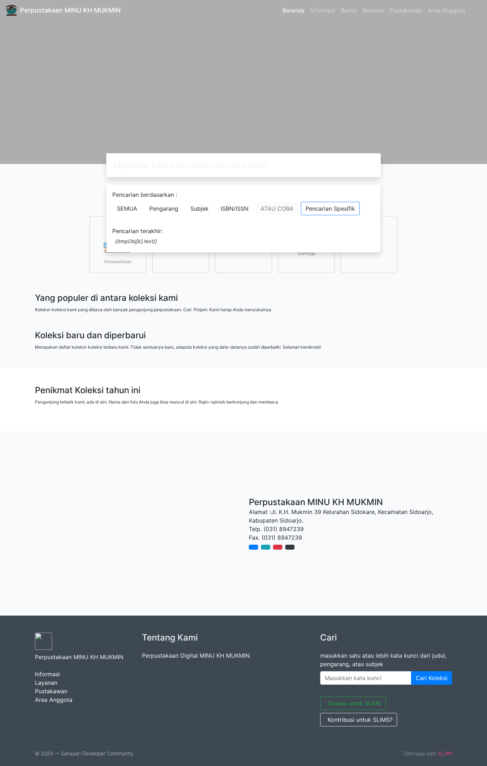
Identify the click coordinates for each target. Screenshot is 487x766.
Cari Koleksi (431, 678)
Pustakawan (406, 10)
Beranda (293, 10)
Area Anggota (446, 10)
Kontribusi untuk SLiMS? (360, 719)
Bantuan (373, 10)
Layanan (46, 682)
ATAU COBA (277, 208)
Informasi (322, 10)
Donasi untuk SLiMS (354, 703)
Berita (349, 10)
